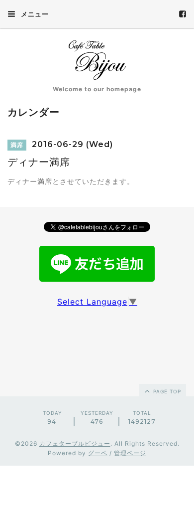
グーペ (97, 453)
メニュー (34, 14)
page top (166, 391)
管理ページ (130, 453)
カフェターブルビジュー (74, 443)
